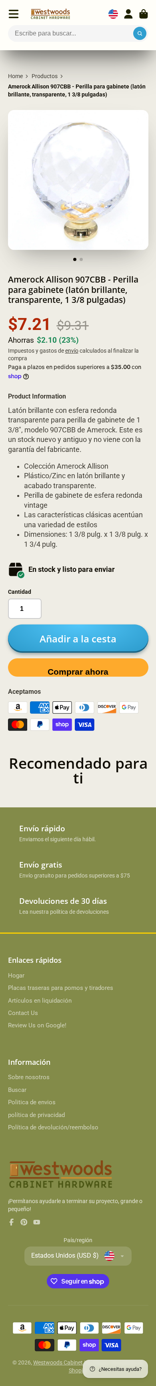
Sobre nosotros (29, 1077)
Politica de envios (32, 1102)
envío (71, 350)
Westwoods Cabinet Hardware (71, 1362)
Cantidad (19, 592)
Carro (143, 14)
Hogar (16, 975)
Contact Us (23, 1013)
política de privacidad (36, 1115)
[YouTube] (36, 1222)
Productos (45, 76)
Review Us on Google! (37, 1025)
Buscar (17, 1089)
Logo (50, 14)
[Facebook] (11, 1222)
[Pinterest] (24, 1222)
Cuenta (128, 14)
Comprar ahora (78, 671)
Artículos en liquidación (40, 1000)
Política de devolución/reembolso (53, 1127)
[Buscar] (140, 33)
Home (15, 76)
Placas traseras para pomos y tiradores (60, 987)
